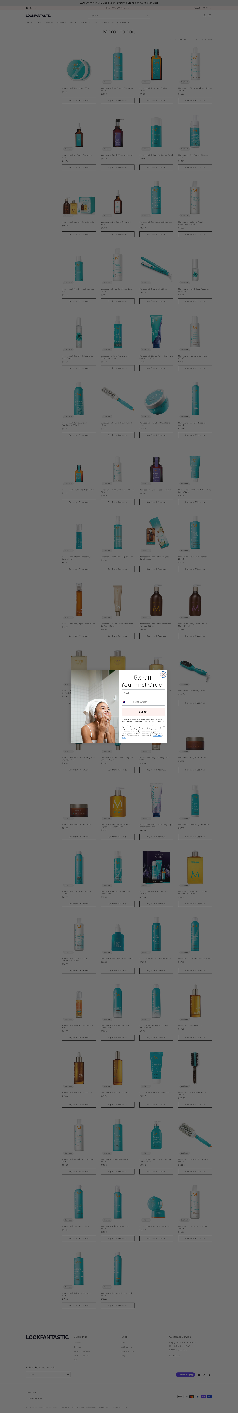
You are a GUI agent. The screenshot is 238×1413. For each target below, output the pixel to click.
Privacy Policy (157, 736)
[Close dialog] (163, 674)
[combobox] (127, 702)
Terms (124, 738)
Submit (143, 711)
